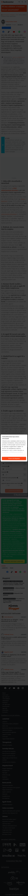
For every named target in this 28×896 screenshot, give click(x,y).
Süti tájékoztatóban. (19, 454)
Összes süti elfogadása (14, 458)
